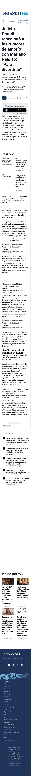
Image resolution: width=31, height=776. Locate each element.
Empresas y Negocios (10, 707)
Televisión (6, 426)
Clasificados (8, 730)
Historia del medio (9, 740)
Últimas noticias (9, 684)
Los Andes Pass (9, 725)
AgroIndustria (8, 712)
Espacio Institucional (10, 719)
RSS (5, 737)
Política (6, 686)
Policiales (7, 694)
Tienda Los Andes (9, 727)
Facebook (5, 665)
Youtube (22, 665)
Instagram (9, 665)
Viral (5, 717)
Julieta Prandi (14, 423)
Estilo (5, 709)
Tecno (6, 714)
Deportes (6, 696)
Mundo (6, 702)
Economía (7, 689)
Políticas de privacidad (11, 735)
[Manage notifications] (27, 768)
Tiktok (13, 665)
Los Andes (3, 21)
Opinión (6, 704)
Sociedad (7, 691)
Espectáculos (11, 21)
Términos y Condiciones (11, 732)
